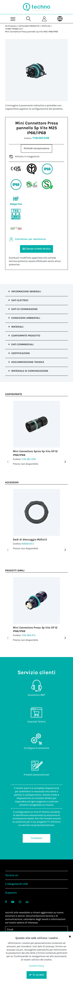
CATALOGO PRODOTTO (29, 26)
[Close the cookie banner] (70, 936)
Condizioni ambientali (25, 317)
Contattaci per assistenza (30, 239)
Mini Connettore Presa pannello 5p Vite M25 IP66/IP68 (31, 31)
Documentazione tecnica (27, 362)
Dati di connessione (24, 309)
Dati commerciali (22, 344)
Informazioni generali (26, 291)
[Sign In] (44, 18)
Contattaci (36, 838)
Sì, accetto (38, 975)
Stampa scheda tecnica (37, 249)
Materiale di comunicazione (29, 370)
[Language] (60, 18)
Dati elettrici (19, 300)
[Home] (36, 7)
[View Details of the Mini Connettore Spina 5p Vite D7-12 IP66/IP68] (36, 424)
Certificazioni (20, 353)
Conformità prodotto (25, 335)
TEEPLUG (45, 26)
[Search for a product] (28, 18)
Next (65, 461)
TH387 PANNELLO (13, 29)
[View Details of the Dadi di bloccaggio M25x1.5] (36, 512)
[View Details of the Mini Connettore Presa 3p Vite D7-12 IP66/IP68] (36, 600)
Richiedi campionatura (36, 148)
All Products (11, 26)
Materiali (17, 326)
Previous (7, 461)
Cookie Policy (36, 965)
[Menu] (13, 18)
